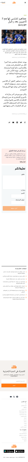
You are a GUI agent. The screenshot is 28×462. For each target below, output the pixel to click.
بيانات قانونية (23, 437)
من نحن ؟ (24, 431)
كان (25, 403)
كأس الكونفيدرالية (23, 412)
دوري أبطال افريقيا (22, 410)
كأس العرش (24, 409)
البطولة (25, 407)
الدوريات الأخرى (23, 427)
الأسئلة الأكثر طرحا (22, 433)
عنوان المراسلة (20, 200)
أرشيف (25, 440)
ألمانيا (25, 425)
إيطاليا (25, 421)
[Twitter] (14, 397)
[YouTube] (11, 397)
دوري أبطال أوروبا (23, 414)
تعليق (22, 174)
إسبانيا (25, 419)
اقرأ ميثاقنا (22, 161)
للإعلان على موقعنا (22, 435)
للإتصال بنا (24, 438)
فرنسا (25, 423)
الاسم (22, 193)
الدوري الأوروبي (23, 416)
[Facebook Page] (17, 397)
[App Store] (19, 451)
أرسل (14, 385)
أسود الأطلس (23, 405)
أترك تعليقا (14, 208)
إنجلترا (25, 15)
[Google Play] (9, 451)
